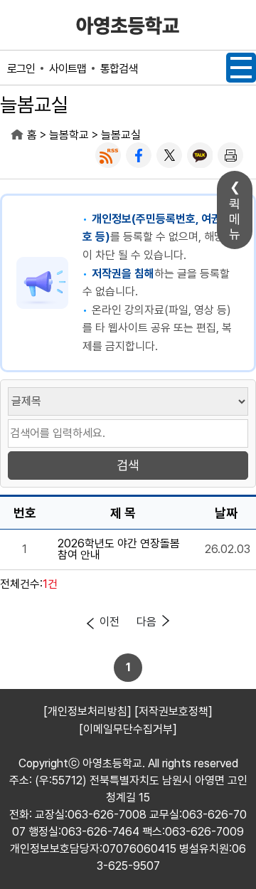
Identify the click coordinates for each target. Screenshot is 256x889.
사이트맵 (67, 68)
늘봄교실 (121, 135)
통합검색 (118, 68)
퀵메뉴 (234, 218)
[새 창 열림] (108, 155)
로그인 (21, 68)
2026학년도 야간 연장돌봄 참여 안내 (119, 549)
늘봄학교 (69, 135)
